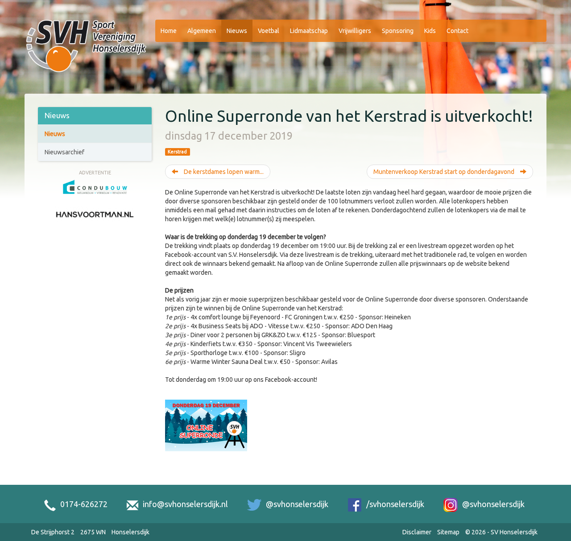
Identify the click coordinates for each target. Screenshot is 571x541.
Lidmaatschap (309, 30)
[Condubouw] (94, 186)
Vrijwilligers (355, 30)
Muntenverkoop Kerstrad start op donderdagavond (444, 171)
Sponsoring (398, 30)
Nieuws (237, 30)
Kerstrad (177, 151)
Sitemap (448, 532)
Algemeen (201, 30)
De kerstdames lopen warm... (223, 171)
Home (169, 30)
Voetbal (268, 30)
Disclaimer (416, 532)
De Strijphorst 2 (52, 532)
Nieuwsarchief (64, 152)
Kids (430, 30)
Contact (457, 30)
